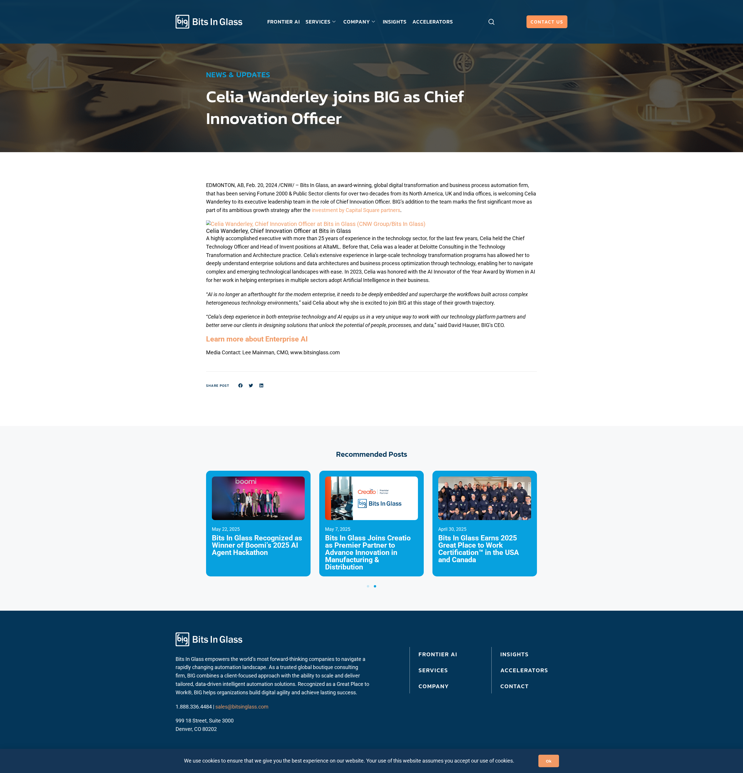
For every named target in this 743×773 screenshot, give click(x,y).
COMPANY (356, 22)
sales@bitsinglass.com (241, 707)
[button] (315, 223)
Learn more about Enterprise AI (257, 339)
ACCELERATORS (432, 22)
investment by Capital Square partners (356, 210)
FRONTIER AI (283, 22)
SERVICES (318, 22)
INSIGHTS (395, 22)
